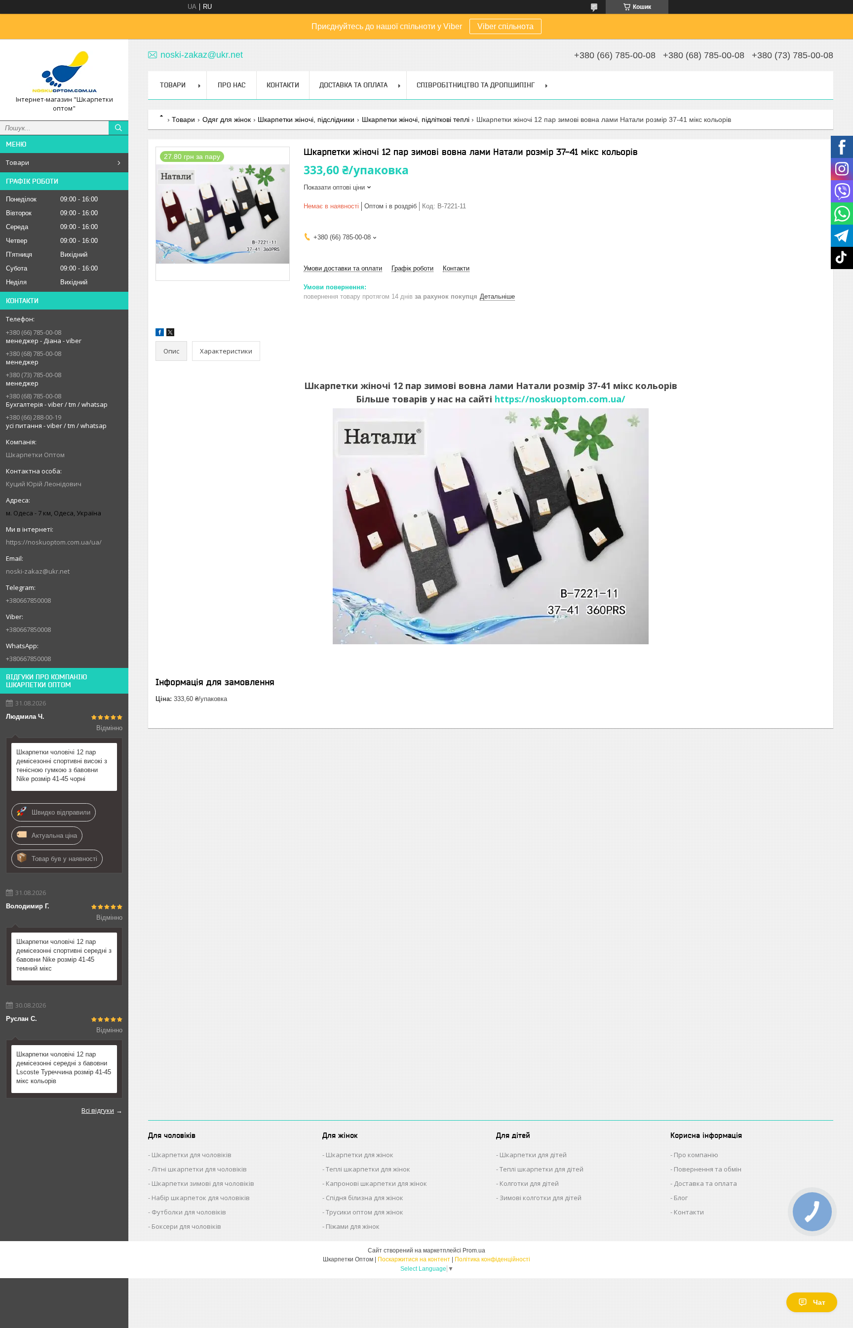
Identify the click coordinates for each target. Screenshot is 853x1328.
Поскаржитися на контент (414, 1259)
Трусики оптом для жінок (364, 1212)
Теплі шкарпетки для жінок (368, 1169)
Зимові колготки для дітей (541, 1197)
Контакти (283, 85)
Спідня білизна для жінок (364, 1197)
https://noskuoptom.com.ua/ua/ (54, 542)
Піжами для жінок (353, 1226)
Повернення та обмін (707, 1169)
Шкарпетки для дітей (533, 1154)
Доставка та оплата (705, 1183)
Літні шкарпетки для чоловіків (199, 1169)
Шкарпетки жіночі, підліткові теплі (415, 119)
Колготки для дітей (529, 1183)
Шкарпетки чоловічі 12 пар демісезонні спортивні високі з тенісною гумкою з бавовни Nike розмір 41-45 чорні (61, 765)
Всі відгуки (97, 1110)
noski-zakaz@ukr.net (38, 571)
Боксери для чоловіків (186, 1226)
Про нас (231, 85)
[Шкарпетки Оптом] (64, 70)
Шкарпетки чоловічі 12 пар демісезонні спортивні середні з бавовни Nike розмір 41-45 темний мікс (64, 955)
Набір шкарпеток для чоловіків (201, 1197)
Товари (17, 162)
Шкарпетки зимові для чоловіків (203, 1183)
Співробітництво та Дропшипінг (476, 85)
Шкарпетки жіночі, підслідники (306, 119)
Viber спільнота (505, 26)
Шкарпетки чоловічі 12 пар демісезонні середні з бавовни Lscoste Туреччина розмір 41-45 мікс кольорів (63, 1068)
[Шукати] (118, 127)
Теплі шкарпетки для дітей (541, 1169)
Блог (681, 1197)
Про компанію (696, 1154)
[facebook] (159, 334)
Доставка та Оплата (353, 85)
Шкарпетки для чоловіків (192, 1154)
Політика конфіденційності (492, 1259)
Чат (819, 1302)
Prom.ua (474, 1250)
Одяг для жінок (226, 119)
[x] (170, 334)
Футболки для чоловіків (189, 1212)
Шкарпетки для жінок (359, 1154)
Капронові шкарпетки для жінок (376, 1183)
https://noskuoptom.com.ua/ (560, 399)
